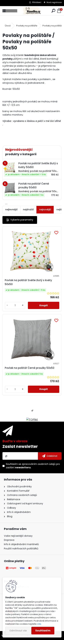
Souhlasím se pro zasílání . (33, 465)
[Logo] (32, 11)
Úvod (8, 25)
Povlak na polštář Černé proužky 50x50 (29, 368)
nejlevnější (11, 209)
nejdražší (28, 209)
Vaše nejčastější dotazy (18, 535)
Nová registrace (54, 2)
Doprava (9, 540)
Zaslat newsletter (20, 446)
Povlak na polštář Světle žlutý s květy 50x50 (28, 282)
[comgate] (26, 568)
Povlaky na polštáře (26, 25)
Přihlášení (36, 2)
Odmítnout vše (18, 630)
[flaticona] (32, 412)
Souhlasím (42, 630)
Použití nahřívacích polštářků (21, 548)
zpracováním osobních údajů (38, 464)
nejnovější (45, 209)
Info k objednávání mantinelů (21, 544)
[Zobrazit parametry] (19, 220)
